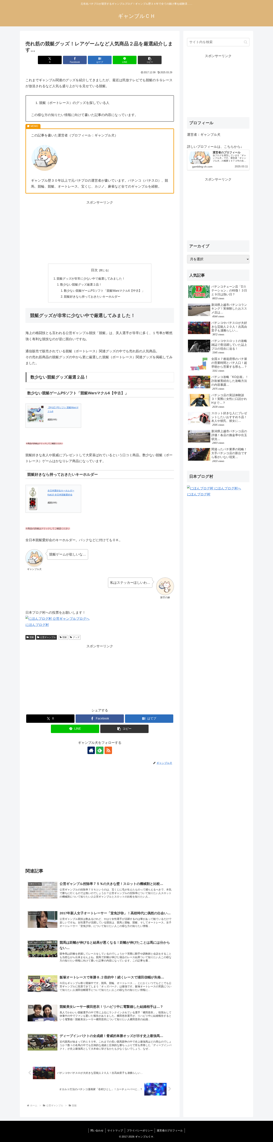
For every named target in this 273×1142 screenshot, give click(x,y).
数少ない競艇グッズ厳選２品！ (81, 284)
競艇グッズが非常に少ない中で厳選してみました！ (91, 278)
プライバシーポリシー (140, 1130)
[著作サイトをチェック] (91, 750)
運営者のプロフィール (170, 1130)
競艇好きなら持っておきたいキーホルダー (92, 296)
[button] (150, 60)
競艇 (32, 637)
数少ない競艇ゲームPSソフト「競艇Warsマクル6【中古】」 (104, 290)
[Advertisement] (99, 231)
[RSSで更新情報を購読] (108, 750)
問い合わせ (96, 1130)
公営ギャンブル (48, 637)
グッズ (76, 637)
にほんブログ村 (37, 625)
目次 (94, 270)
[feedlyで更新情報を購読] (99, 750)
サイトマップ (115, 1130)
